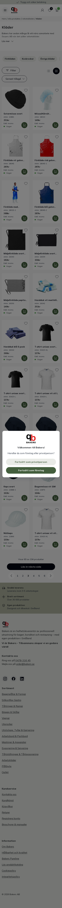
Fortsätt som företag (31, 470)
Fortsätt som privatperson (31, 461)
